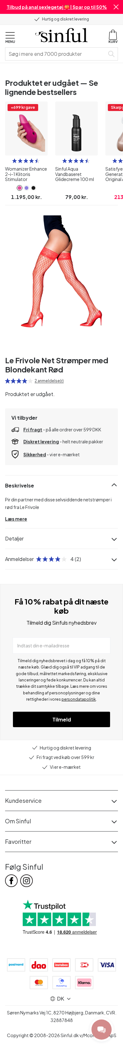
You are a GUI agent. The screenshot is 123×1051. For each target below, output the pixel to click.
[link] (19, 188)
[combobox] (56, 54)
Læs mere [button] (16, 519)
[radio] (14, 161)
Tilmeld (61, 719)
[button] (116, 6)
